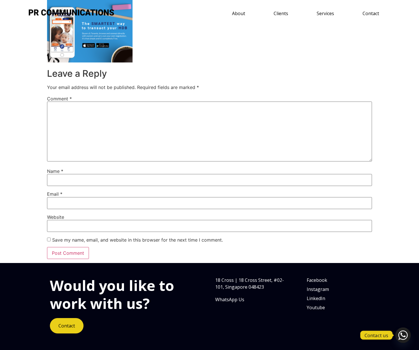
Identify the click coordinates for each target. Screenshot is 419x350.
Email (54, 194)
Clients (281, 13)
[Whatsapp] (403, 335)
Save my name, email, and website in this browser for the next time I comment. (137, 240)
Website (55, 217)
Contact (371, 13)
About (238, 13)
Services (325, 13)
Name (55, 171)
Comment (59, 98)
